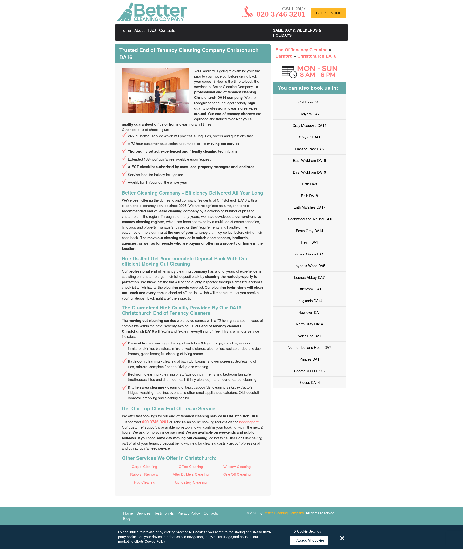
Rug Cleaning (144, 482)
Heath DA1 (309, 242)
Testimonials (164, 512)
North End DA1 (309, 335)
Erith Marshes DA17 (309, 207)
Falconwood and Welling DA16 (309, 218)
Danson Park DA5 (309, 148)
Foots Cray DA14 (309, 230)
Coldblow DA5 (309, 101)
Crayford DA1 (309, 136)
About (139, 30)
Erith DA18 (309, 195)
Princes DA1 (309, 359)
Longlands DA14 (309, 300)
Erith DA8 (309, 183)
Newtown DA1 (309, 312)
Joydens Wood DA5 (309, 265)
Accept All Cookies (310, 540)
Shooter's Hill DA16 (309, 370)
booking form (249, 421)
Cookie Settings (309, 531)
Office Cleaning (191, 466)
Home (125, 30)
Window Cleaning (237, 466)
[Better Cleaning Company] (152, 19)
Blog (126, 518)
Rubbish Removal (144, 474)
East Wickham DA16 (309, 160)
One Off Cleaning (237, 474)
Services (143, 512)
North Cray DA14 (309, 323)
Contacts (167, 30)
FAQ (152, 30)
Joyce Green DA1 (309, 253)
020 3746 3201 (155, 422)
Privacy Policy (188, 512)
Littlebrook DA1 (309, 288)
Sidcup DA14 (309, 382)
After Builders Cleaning (191, 474)
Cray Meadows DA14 (309, 125)
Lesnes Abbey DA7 (309, 277)
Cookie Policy (155, 541)
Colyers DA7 (310, 113)
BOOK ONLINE (328, 12)
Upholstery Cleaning (191, 482)
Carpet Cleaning (144, 466)
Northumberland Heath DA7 (309, 347)
